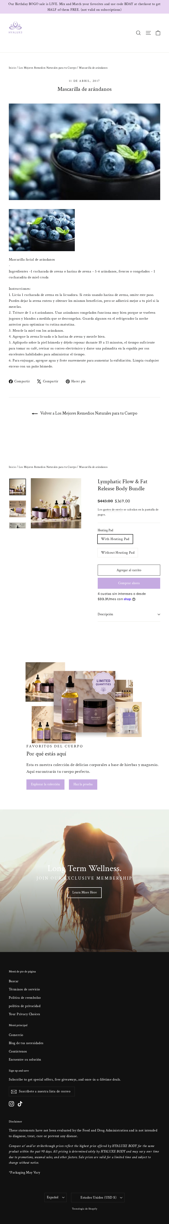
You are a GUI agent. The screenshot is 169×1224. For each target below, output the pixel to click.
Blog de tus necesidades (26, 1043)
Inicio (12, 68)
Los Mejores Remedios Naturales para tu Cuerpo (47, 68)
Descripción (105, 614)
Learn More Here (84, 892)
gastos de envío (113, 509)
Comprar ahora (129, 583)
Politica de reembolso (25, 997)
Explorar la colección (45, 784)
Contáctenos (18, 1051)
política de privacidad (24, 1006)
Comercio (16, 1035)
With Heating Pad (115, 539)
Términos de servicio (24, 989)
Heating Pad (105, 530)
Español (53, 1197)
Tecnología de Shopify (84, 1208)
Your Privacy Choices (24, 1014)
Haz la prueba (83, 784)
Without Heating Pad (117, 552)
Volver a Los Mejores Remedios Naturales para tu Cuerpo (88, 413)
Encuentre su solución (25, 1059)
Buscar (14, 981)
